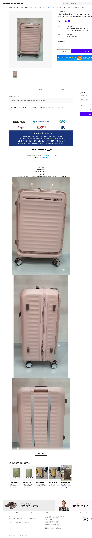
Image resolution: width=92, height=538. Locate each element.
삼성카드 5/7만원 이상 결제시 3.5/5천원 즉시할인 (78, 30)
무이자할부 (69, 26)
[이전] (10, 74)
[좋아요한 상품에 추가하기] (21, 482)
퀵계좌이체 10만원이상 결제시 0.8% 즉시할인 (77, 28)
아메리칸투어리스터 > (63, 12)
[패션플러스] (13, 3)
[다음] (51, 74)
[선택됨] (15, 74)
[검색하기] (89, 3)
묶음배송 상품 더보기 (71, 37)
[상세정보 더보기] (41, 454)
